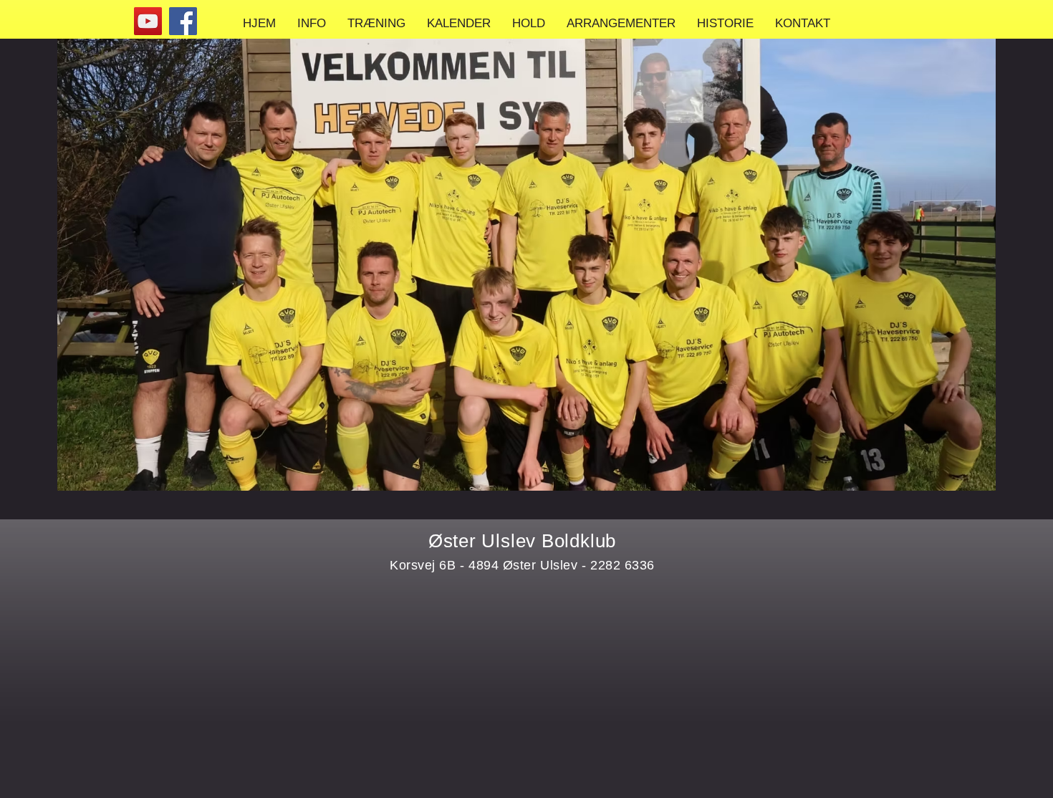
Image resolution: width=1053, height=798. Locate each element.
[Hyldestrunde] (148, 21)
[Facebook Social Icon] (183, 21)
